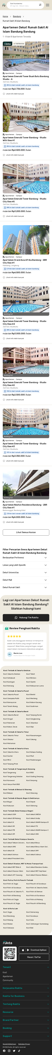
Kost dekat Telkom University (14, 843)
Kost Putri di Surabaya (12, 888)
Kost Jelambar (32, 723)
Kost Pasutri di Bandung (36, 903)
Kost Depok (30, 802)
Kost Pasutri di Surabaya (36, 884)
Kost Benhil (30, 694)
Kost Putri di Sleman (34, 892)
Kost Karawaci (9, 780)
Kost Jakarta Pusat (11, 694)
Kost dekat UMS (9, 847)
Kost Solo (30, 920)
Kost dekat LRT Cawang (12, 875)
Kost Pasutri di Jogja (11, 903)
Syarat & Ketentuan (9, 1044)
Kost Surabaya (32, 916)
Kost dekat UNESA (33, 814)
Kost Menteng (31, 698)
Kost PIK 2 (7, 760)
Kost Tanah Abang (10, 706)
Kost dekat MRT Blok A (12, 867)
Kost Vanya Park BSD (11, 784)
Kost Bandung (9, 916)
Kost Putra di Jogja (11, 899)
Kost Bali (29, 928)
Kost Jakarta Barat (10, 715)
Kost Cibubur (8, 739)
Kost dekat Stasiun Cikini (13, 871)
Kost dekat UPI (9, 834)
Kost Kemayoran (9, 702)
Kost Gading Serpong (34, 776)
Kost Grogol (8, 719)
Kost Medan (8, 924)
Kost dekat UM (9, 826)
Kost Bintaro (31, 678)
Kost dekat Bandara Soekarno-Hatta (37, 867)
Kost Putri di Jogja (10, 884)
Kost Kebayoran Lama (35, 686)
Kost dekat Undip (33, 818)
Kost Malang (8, 920)
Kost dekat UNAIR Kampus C (37, 830)
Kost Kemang (8, 686)
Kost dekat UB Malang (12, 818)
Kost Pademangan (33, 760)
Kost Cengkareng (33, 719)
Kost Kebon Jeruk (10, 727)
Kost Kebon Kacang (34, 702)
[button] (34, 957)
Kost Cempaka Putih (11, 698)
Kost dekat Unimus (10, 855)
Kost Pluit (30, 756)
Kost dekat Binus (33, 843)
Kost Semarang (32, 912)
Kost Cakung (31, 739)
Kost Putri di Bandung (12, 896)
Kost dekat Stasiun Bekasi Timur (37, 875)
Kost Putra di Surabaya (35, 896)
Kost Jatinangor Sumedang (37, 924)
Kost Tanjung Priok (10, 764)
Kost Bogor (7, 802)
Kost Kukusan (8, 806)
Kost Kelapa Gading (34, 752)
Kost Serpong (31, 780)
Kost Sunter (8, 756)
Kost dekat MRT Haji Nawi (36, 871)
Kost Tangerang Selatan (12, 776)
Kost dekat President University (14, 858)
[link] (34, 950)
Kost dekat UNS (32, 834)
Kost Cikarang (31, 793)
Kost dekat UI (8, 822)
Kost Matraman (9, 743)
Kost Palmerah (9, 723)
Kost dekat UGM (9, 814)
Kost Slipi (30, 727)
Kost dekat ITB (9, 830)
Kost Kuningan (9, 682)
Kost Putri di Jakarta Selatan (37, 888)
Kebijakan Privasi (24, 1044)
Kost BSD (30, 773)
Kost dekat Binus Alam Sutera (37, 847)
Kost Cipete (30, 682)
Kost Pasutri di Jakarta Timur (14, 892)
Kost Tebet (30, 674)
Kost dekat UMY (32, 851)
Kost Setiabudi (9, 678)
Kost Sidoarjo (8, 928)
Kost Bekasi (8, 793)
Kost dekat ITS (32, 826)
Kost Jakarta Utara (10, 752)
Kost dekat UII (8, 851)
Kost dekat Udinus (33, 855)
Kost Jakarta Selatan (11, 674)
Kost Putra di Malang (34, 899)
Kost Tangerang (9, 773)
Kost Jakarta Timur (11, 735)
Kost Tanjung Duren (34, 715)
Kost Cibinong (31, 806)
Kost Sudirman (32, 706)
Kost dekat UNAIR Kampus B (37, 822)
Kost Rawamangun (33, 735)
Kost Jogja (7, 912)
